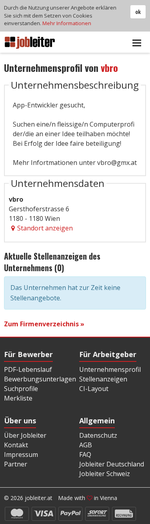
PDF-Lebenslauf (28, 369)
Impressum (21, 454)
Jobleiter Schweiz (104, 473)
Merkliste (18, 398)
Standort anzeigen (45, 228)
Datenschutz (98, 435)
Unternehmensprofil (110, 369)
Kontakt (16, 445)
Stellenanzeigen (103, 379)
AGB (85, 445)
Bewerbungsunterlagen (40, 379)
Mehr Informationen (66, 23)
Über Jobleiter (25, 435)
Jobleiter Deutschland (111, 464)
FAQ (85, 454)
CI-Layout (93, 388)
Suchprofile (21, 388)
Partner (15, 464)
